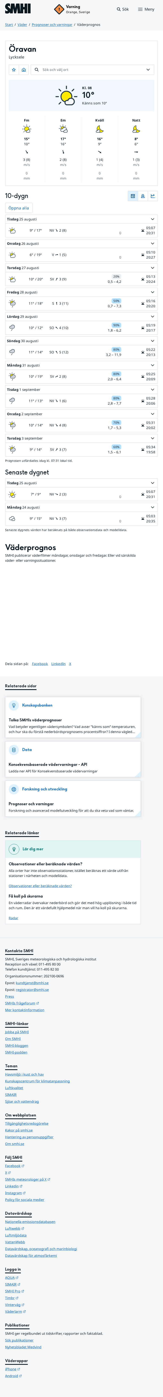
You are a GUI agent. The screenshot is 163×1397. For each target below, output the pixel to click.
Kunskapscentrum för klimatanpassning (37, 1081)
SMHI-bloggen (16, 1045)
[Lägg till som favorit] (14, 70)
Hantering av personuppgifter (29, 1137)
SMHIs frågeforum (43, 1003)
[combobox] (92, 70)
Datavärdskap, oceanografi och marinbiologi (41, 1248)
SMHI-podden (16, 1052)
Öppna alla (18, 207)
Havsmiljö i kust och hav (24, 1074)
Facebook (40, 663)
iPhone (33, 1369)
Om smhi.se (14, 1143)
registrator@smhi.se (32, 989)
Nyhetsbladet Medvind (23, 1347)
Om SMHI (13, 1038)
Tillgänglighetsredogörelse (26, 1123)
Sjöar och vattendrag (22, 1101)
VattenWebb (15, 1242)
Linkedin (34, 1186)
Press (9, 996)
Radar (13, 918)
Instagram (36, 1192)
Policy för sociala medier (24, 1199)
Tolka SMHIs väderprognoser (35, 720)
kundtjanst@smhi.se (32, 983)
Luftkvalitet (14, 1088)
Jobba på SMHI (17, 1032)
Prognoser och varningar (52, 24)
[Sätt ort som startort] (24, 70)
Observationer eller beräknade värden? (40, 886)
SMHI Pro (35, 1291)
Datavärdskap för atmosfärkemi (31, 1255)
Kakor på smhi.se (19, 1130)
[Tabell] (133, 196)
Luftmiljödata (16, 1235)
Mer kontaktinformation (24, 1010)
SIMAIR (11, 1094)
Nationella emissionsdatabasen (30, 1221)
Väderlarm (36, 1311)
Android (34, 1375)
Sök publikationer (19, 1340)
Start (9, 24)
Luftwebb (35, 1228)
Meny (149, 9)
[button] (122, 9)
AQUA (32, 1277)
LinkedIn (58, 663)
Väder (22, 24)
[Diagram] (153, 196)
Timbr (32, 1297)
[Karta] (143, 196)
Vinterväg (35, 1304)
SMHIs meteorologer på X (48, 1179)
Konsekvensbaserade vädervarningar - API (48, 764)
